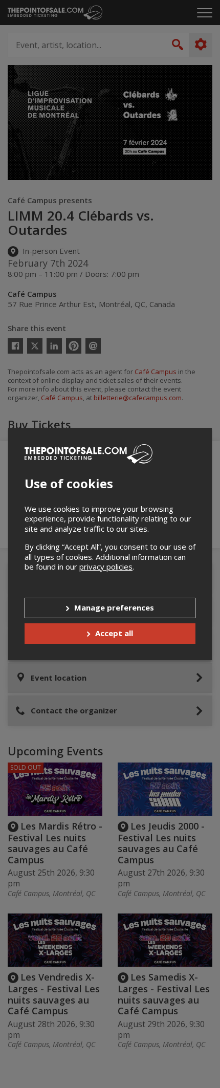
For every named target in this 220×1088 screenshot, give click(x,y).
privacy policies (106, 566)
